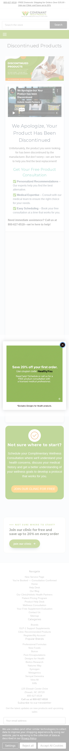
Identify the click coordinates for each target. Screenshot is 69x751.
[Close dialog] (62, 344)
